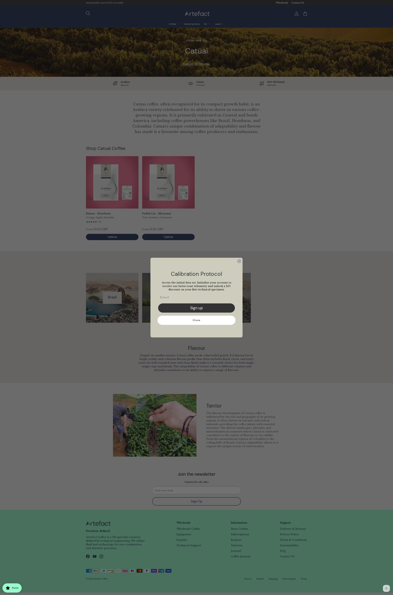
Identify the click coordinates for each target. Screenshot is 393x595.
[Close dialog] (239, 261)
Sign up (196, 308)
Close (196, 320)
